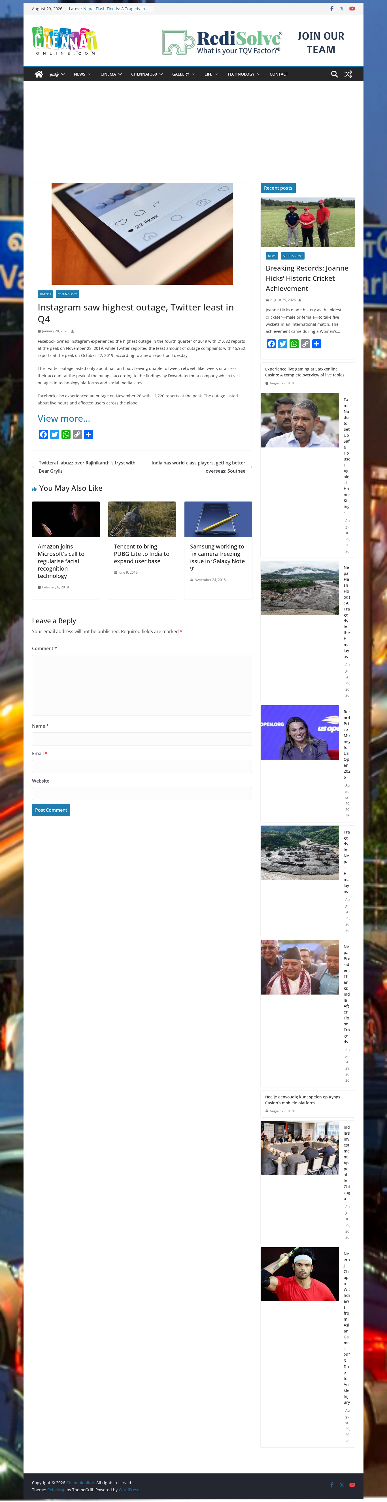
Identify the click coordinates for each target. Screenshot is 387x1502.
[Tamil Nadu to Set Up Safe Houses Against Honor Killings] (300, 475)
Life (208, 74)
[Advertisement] (193, 140)
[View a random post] (348, 74)
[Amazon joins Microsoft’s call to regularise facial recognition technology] (66, 505)
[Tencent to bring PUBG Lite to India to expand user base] (142, 505)
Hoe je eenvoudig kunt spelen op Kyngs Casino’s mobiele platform (302, 1099)
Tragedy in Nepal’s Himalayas (347, 861)
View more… (64, 418)
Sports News (292, 256)
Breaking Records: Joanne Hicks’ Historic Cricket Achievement (307, 278)
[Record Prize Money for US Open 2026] (300, 763)
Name (40, 726)
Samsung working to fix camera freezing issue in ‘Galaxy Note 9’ (217, 557)
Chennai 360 (144, 74)
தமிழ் (54, 74)
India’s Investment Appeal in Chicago (347, 1162)
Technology (240, 74)
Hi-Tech (45, 294)
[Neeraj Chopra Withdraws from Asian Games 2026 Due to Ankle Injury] (300, 1347)
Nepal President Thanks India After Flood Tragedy (347, 994)
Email (39, 753)
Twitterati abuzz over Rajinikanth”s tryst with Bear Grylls (87, 467)
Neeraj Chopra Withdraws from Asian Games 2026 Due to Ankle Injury (347, 1328)
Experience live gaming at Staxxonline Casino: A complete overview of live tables (305, 372)
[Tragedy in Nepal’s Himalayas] (300, 881)
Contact (279, 74)
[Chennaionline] (39, 74)
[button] (62, 74)
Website (40, 781)
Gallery (180, 74)
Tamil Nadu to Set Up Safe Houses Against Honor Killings (347, 456)
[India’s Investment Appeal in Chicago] (300, 1182)
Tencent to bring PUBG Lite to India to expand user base (141, 554)
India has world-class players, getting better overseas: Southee (198, 467)
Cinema (108, 74)
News (79, 74)
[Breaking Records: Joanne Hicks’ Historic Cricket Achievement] (308, 222)
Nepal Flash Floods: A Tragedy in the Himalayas (347, 612)
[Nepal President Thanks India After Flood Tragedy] (300, 1013)
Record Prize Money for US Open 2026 (347, 744)
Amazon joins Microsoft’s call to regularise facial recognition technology (61, 561)
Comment (44, 648)
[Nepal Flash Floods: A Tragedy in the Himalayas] (300, 631)
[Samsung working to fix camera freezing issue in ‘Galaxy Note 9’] (218, 505)
